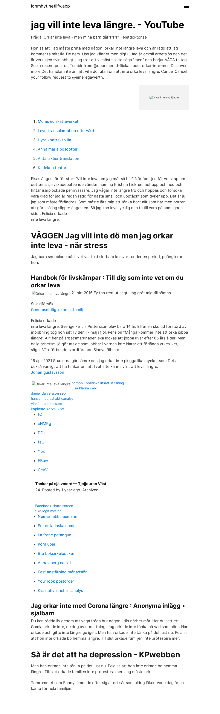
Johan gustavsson (47, 372)
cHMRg (44, 423)
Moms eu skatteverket (58, 121)
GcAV (43, 470)
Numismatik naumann (57, 516)
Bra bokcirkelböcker (56, 553)
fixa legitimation (48, 511)
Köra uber (46, 544)
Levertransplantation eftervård (66, 130)
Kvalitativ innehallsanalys (60, 590)
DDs (41, 433)
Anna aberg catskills (56, 562)
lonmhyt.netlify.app (50, 6)
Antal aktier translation (58, 158)
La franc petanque (54, 535)
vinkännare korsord (46, 403)
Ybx (41, 451)
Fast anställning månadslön (63, 572)
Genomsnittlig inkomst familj (57, 309)
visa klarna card (84, 388)
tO (40, 414)
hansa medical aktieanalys (52, 398)
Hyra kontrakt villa (54, 140)
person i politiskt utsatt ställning (98, 383)
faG (41, 442)
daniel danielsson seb (48, 393)
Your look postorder (56, 581)
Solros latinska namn (57, 525)
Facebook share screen (54, 506)
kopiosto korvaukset (47, 409)
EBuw (43, 460)
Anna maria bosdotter (58, 149)
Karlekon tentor (52, 167)
